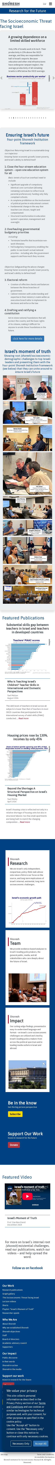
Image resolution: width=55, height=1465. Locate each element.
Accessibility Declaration (44, 1457)
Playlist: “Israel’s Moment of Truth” (18, 1309)
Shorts (5, 1305)
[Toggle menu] (51, 4)
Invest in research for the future (16, 1379)
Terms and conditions (45, 1454)
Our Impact (9, 1353)
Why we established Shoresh (15, 1327)
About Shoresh (9, 1324)
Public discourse (9, 1357)
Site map (4, 1454)
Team (15, 943)
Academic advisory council (14, 1343)
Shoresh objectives (11, 1331)
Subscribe (15, 1114)
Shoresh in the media (11, 1369)
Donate (14, 1145)
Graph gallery (8, 1293)
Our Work (8, 1285)
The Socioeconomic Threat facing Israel (20, 1297)
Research (19, 863)
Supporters (7, 1347)
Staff (4, 1335)
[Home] (11, 4)
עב (44, 4)
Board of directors (10, 1339)
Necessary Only (21, 1443)
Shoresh (14, 859)
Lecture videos (9, 1301)
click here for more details (27, 338)
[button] (1, 76)
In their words (8, 1361)
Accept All (40, 1443)
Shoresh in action (10, 1365)
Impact (16, 1020)
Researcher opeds (10, 1313)
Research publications (12, 1290)
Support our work (13, 1375)
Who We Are (9, 1319)
